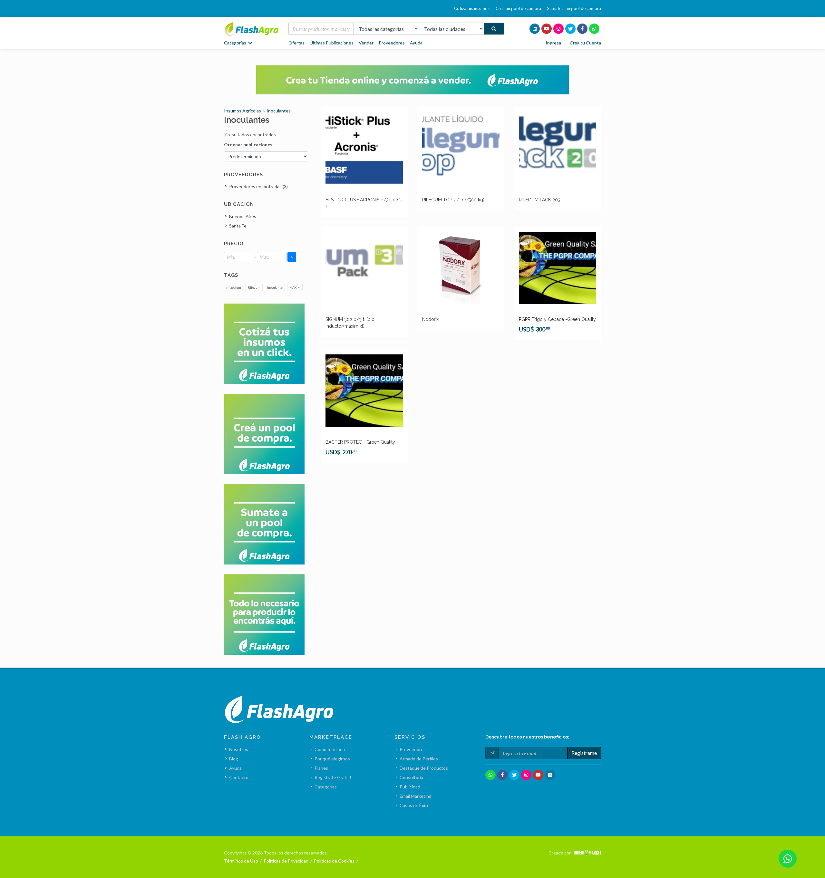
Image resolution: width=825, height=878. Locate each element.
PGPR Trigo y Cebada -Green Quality (557, 319)
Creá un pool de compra (518, 8)
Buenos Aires (242, 216)
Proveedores (392, 42)
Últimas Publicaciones (332, 42)
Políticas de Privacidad (286, 861)
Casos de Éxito (415, 805)
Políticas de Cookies (334, 861)
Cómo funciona (330, 749)
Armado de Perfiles (419, 758)
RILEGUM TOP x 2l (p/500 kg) (453, 199)
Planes (321, 768)
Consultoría (411, 777)
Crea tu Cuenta (585, 42)
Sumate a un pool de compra (574, 8)
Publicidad (410, 786)
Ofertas (296, 42)
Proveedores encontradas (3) (258, 186)
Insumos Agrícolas (242, 110)
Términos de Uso (241, 861)
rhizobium (233, 287)
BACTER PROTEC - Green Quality (360, 442)
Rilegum (254, 287)
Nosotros (238, 749)
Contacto (238, 777)
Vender (366, 42)
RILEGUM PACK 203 (539, 199)
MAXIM (294, 287)
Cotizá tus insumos (472, 8)
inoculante (275, 287)
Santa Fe (238, 225)
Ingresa (553, 42)
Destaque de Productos (424, 768)
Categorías (326, 786)
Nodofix (430, 319)
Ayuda (416, 42)
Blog (233, 758)
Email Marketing (416, 796)
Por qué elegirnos (332, 758)
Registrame (584, 753)
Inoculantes (279, 110)
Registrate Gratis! (333, 777)
